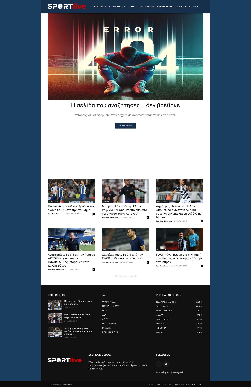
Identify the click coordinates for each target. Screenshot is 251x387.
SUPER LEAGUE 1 (163, 201)
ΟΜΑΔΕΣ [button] (179, 6)
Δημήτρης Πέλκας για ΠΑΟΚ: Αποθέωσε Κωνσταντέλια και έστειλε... (78, 331)
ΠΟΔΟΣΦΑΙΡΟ (100, 6)
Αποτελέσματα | (164, 372)
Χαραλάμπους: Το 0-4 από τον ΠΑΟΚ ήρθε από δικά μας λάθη (123, 256)
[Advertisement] (125, 150)
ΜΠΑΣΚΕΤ (118, 6)
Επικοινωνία (167, 384)
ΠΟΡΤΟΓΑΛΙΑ (53, 201)
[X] (166, 364)
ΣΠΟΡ (131, 6)
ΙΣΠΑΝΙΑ (106, 201)
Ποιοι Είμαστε (154, 384)
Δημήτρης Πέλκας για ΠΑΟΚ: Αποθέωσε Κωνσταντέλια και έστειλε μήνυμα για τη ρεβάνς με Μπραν (178, 212)
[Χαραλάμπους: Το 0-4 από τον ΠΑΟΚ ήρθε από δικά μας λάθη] (125, 239)
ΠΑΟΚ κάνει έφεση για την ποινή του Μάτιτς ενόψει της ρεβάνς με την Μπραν (179, 258)
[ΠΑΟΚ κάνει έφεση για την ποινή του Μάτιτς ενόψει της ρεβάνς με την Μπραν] (179, 239)
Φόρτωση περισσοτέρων (125, 276)
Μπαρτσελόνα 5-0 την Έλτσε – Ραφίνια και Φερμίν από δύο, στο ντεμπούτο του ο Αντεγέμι (124, 210)
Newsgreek (178, 372)
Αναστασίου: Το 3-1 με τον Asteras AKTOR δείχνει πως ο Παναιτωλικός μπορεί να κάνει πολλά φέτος (71, 260)
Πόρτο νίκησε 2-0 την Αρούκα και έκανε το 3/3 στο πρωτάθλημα (71, 208)
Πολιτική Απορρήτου (194, 384)
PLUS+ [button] (192, 6)
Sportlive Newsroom (56, 214)
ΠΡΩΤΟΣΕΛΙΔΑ (147, 6)
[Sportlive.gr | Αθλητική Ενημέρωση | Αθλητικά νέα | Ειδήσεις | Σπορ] (64, 359)
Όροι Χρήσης (179, 384)
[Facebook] (159, 364)
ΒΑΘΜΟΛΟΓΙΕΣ (164, 6)
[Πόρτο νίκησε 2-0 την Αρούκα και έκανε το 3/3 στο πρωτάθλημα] (71, 191)
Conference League (163, 250)
